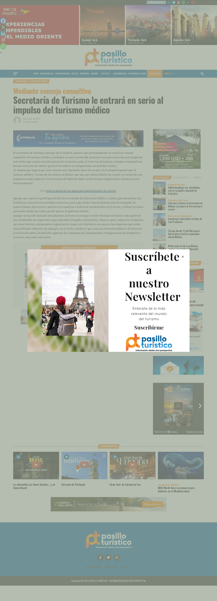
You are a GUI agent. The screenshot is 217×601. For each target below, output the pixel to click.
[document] (108, 300)
